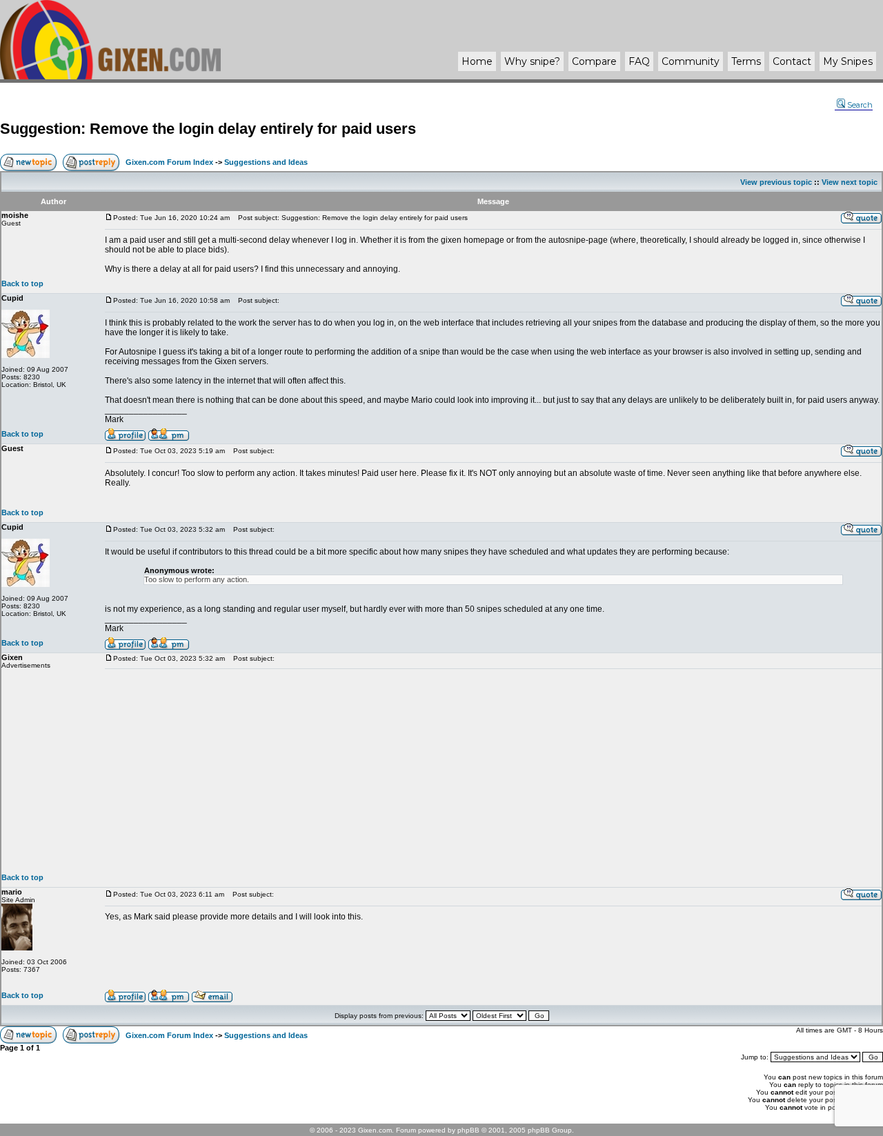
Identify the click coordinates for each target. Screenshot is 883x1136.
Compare (594, 61)
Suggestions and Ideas (266, 162)
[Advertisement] (493, 771)
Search (860, 105)
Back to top (22, 283)
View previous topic (776, 182)
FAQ (639, 61)
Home (477, 61)
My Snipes (848, 61)
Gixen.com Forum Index (169, 162)
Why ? (532, 61)
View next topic (849, 182)
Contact (792, 61)
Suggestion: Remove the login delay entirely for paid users (208, 128)
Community (691, 61)
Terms (746, 61)
